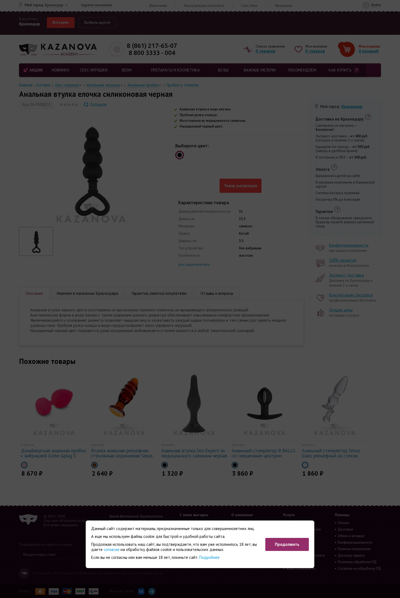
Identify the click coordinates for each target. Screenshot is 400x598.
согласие (111, 549)
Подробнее (209, 557)
